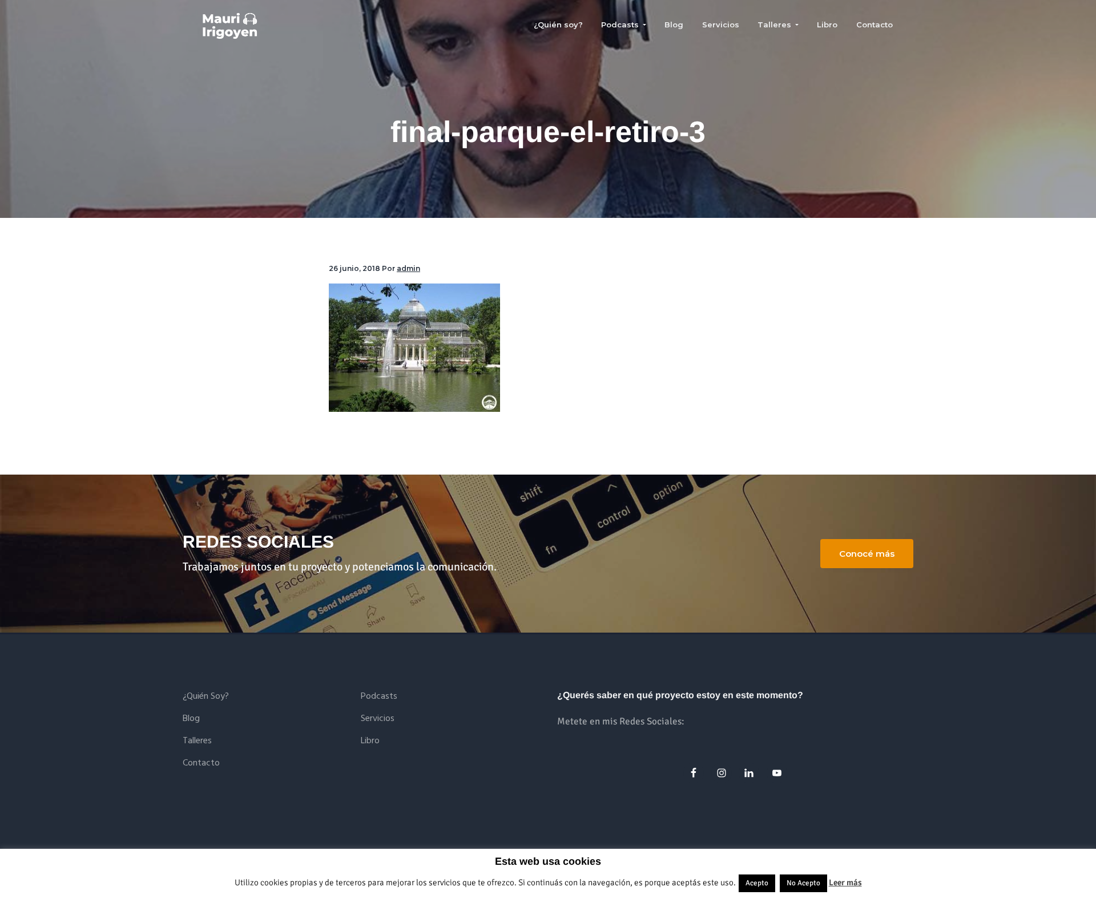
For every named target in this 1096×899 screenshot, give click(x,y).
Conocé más (866, 553)
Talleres (197, 741)
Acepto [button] (757, 883)
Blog (191, 719)
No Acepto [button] (803, 883)
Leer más (845, 882)
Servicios (377, 719)
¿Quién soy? (206, 697)
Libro (370, 741)
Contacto (201, 763)
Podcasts (379, 697)
